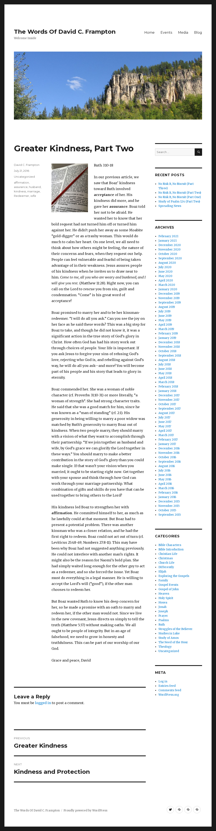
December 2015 (169, 501)
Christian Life (167, 554)
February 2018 (168, 386)
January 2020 (167, 289)
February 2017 (168, 439)
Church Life (166, 563)
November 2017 (168, 400)
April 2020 (165, 280)
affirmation (21, 182)
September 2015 (169, 515)
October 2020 (167, 254)
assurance (21, 187)
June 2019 (164, 316)
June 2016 (164, 475)
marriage (33, 191)
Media (183, 33)
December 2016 (169, 448)
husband (35, 187)
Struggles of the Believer (175, 629)
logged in (43, 703)
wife (33, 195)
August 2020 (167, 263)
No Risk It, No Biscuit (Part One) (179, 197)
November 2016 (169, 453)
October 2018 (167, 351)
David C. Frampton (26, 164)
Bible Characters (169, 545)
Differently (166, 567)
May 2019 (164, 320)
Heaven (163, 593)
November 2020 (169, 249)
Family (163, 580)
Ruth (161, 624)
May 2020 (165, 276)
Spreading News (169, 206)
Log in (162, 681)
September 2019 (169, 302)
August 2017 (166, 413)
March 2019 (166, 329)
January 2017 (167, 444)
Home (149, 33)
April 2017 (165, 431)
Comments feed (169, 690)
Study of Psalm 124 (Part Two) (179, 201)
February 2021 (168, 236)
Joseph (163, 611)
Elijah (162, 571)
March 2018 (166, 382)
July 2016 (164, 470)
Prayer (163, 616)
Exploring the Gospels (173, 576)
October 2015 (167, 510)
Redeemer (21, 195)
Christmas (165, 558)
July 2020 (164, 267)
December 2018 (169, 342)
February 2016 (168, 492)
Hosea (162, 602)
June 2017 (164, 422)
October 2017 (167, 404)
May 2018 (164, 373)
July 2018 (164, 364)
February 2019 (168, 333)
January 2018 (167, 391)
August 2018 (166, 360)
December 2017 (169, 395)
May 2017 (164, 426)
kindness (20, 191)
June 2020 (165, 271)
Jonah (162, 607)
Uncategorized (24, 176)
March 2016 (166, 488)
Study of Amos (168, 638)
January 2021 (167, 240)
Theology (165, 647)
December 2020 (169, 245)
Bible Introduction (171, 549)
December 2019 (169, 294)
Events (166, 33)
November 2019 (169, 298)
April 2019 (165, 324)
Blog (198, 33)
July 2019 (164, 311)
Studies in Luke (169, 633)
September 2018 (169, 355)
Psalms (163, 620)
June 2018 (165, 369)
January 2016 (167, 497)
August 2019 (166, 307)
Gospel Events (168, 585)
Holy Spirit (165, 598)
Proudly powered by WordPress (85, 810)
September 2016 (169, 461)
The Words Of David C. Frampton (65, 31)
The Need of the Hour (173, 642)
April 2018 (165, 378)
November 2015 (169, 506)
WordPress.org (168, 694)
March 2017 (166, 435)
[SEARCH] (198, 152)
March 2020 (166, 285)
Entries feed (167, 686)
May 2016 (164, 479)
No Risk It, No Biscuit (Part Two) (179, 192)
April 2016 (165, 484)
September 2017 (169, 408)
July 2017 (164, 417)
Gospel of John (168, 589)
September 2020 (170, 258)
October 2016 (167, 457)
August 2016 (166, 466)
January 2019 (167, 338)
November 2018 (169, 347)
